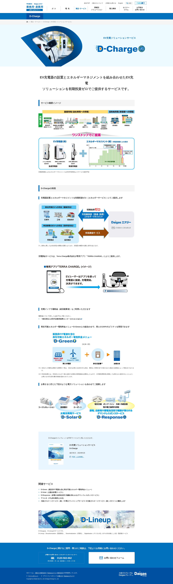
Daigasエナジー (69, 576)
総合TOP (87, 3)
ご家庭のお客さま (110, 3)
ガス (54, 8)
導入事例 (112, 8)
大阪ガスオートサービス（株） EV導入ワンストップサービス (83, 501)
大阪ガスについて (97, 3)
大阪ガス (60, 576)
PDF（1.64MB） (78, 457)
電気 (67, 8)
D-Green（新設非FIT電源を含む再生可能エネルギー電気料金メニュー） (67, 489)
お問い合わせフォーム (114, 558)
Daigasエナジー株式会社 (55, 573)
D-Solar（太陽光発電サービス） (52, 492)
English (120, 3)
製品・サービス (36, 22)
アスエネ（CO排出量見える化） (53, 498)
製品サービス (81, 8)
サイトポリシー (33, 576)
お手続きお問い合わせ (140, 9)
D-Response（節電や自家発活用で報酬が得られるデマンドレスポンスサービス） (70, 495)
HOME (27, 21)
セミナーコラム (126, 9)
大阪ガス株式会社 (40, 573)
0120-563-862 (64, 558)
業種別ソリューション (96, 9)
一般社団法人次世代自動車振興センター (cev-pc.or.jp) (60, 319)
